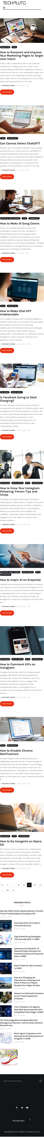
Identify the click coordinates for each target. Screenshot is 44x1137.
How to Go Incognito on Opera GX (20, 842)
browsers (5, 836)
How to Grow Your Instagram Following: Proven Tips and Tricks (20, 491)
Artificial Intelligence (10, 218)
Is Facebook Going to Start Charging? (18, 399)
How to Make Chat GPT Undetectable (15, 312)
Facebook (5, 392)
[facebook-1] (17, 1108)
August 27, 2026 (5, 917)
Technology (12, 138)
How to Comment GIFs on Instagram (17, 666)
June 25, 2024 (21, 606)
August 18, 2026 (19, 971)
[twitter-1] (22, 1108)
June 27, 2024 (21, 430)
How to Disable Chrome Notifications (16, 752)
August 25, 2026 (19, 942)
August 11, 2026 (19, 1042)
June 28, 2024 (21, 344)
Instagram (5, 483)
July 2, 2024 (21, 170)
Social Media (17, 392)
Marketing (5, 47)
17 (8, 889)
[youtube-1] (27, 1108)
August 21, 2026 (19, 959)
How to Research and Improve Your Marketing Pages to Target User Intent (21, 55)
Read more (7, 92)
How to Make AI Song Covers (19, 223)
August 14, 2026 (19, 1015)
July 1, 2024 (20, 253)
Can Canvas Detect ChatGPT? (20, 143)
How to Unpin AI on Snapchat (20, 580)
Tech (14, 47)
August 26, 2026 (19, 929)
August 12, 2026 (5, 1028)
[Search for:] (22, 1081)
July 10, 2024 (21, 85)
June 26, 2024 (21, 524)
